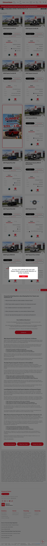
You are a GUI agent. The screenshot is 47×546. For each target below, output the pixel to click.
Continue (23, 276)
